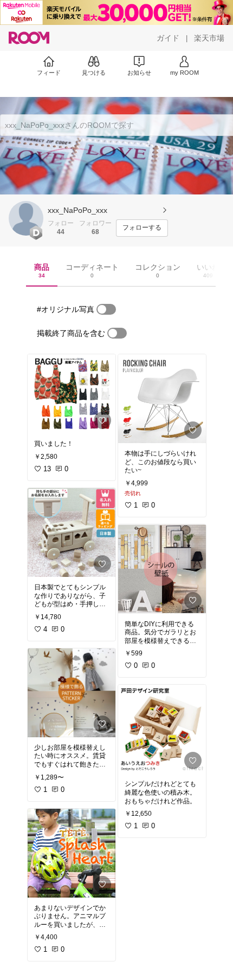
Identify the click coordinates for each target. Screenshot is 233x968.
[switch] (106, 309)
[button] (26, 218)
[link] (71, 393)
